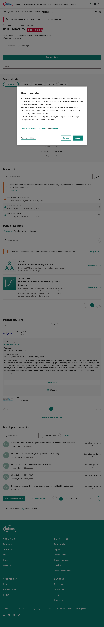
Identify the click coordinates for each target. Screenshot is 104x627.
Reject (66, 138)
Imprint (54, 128)
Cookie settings (28, 138)
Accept (78, 138)
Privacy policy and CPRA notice (34, 128)
